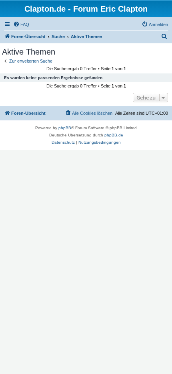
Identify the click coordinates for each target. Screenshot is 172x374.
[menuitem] (21, 24)
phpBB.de (113, 135)
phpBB (64, 128)
